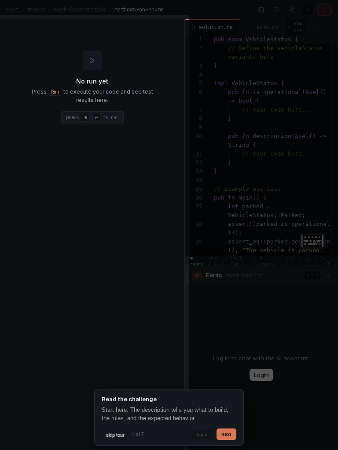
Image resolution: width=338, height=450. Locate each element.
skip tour (115, 434)
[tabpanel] (92, 87)
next (226, 434)
